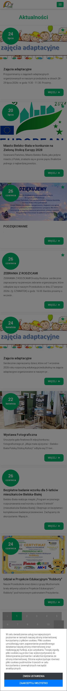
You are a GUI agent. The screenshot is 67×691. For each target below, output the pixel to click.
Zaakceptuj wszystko (33, 683)
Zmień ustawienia (33, 676)
